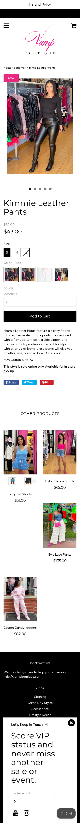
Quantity (10, 293)
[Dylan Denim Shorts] (59, 452)
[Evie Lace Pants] (59, 525)
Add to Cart (40, 316)
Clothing (40, 697)
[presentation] (34, 481)
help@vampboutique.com (22, 677)
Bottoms (19, 67)
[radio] (7, 252)
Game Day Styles (40, 703)
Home (8, 67)
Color (8, 288)
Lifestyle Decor (40, 715)
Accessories (40, 709)
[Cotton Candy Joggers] (20, 599)
